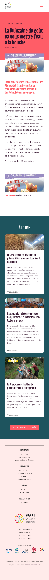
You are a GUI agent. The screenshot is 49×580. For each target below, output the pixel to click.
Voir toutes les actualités (24, 427)
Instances (24, 476)
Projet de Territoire (24, 470)
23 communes (24, 457)
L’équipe (24, 502)
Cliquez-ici (10, 195)
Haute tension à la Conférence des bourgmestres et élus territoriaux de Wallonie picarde (24, 325)
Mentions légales (13, 562)
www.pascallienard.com (32, 565)
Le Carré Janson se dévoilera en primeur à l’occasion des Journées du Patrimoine (24, 264)
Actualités (24, 489)
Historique (24, 454)
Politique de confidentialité (32, 562)
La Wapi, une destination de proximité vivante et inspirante (24, 387)
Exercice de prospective (24, 473)
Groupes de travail (24, 479)
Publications (24, 492)
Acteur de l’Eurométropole (24, 460)
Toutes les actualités (13, 23)
